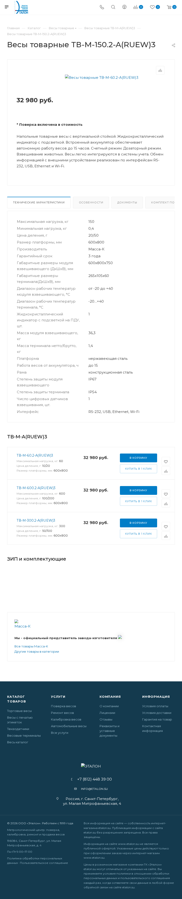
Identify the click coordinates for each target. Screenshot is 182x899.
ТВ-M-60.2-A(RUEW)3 (35, 455)
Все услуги (59, 733)
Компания (110, 696)
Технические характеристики (39, 202)
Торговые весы (19, 711)
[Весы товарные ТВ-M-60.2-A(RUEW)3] (101, 77)
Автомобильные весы (68, 726)
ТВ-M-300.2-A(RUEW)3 (36, 520)
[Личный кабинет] (124, 7)
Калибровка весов (66, 719)
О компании (109, 706)
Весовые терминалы (24, 735)
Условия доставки (156, 713)
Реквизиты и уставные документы (109, 730)
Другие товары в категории (36, 651)
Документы (127, 202)
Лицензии (107, 713)
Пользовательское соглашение (44, 863)
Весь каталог (17, 742)
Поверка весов (63, 706)
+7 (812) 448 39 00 (93, 779)
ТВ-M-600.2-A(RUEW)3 (36, 488)
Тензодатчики (18, 729)
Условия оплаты (155, 706)
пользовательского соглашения (145, 878)
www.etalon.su (128, 844)
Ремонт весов (62, 713)
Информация (156, 696)
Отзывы (106, 719)
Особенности (91, 202)
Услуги (58, 696)
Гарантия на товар (157, 719)
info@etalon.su (94, 789)
